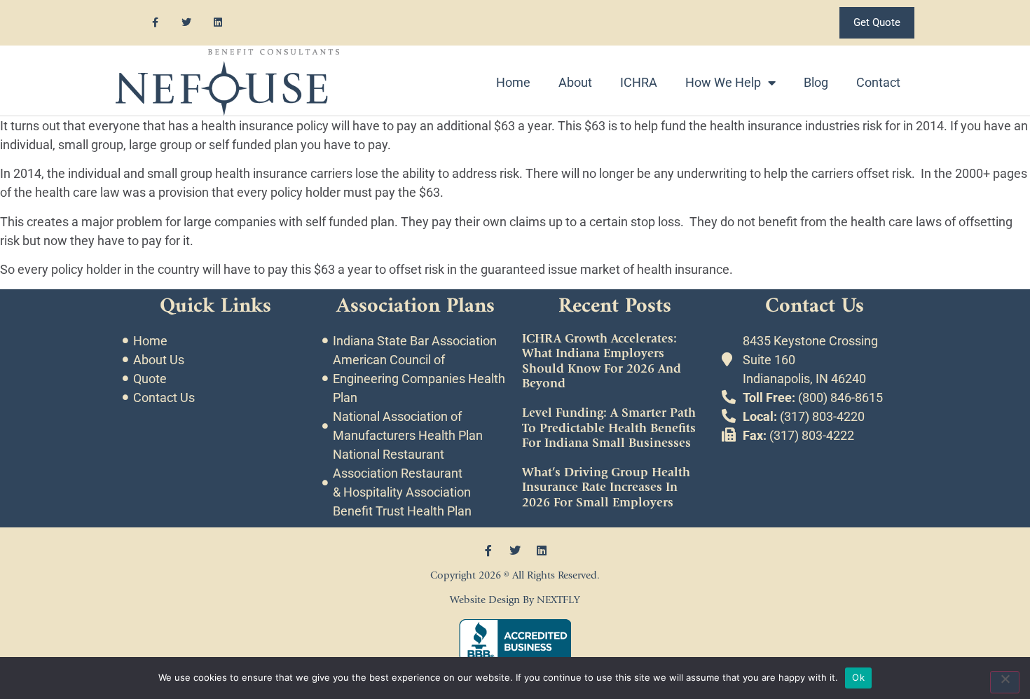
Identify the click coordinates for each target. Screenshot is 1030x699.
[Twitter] (186, 23)
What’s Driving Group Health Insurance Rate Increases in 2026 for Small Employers (606, 487)
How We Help (723, 82)
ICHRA (638, 82)
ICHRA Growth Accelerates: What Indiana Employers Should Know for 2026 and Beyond (601, 361)
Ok (858, 677)
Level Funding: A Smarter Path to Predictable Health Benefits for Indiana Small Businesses (609, 428)
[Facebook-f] (155, 23)
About (575, 82)
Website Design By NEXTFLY (515, 600)
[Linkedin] (218, 23)
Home (513, 82)
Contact (878, 82)
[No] (1004, 682)
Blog (816, 82)
